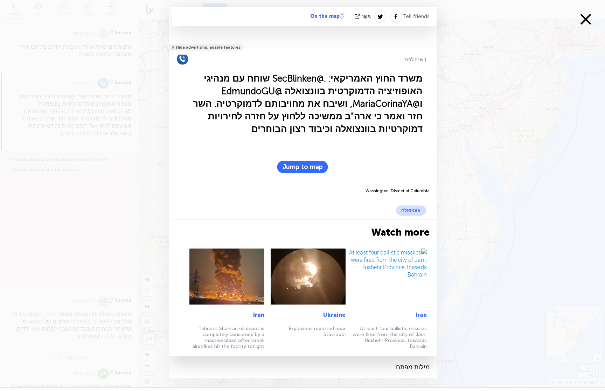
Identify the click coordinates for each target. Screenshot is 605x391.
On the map (325, 16)
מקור (366, 16)
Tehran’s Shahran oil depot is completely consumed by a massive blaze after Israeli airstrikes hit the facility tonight (228, 337)
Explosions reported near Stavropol (317, 331)
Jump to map (303, 167)
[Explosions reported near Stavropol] (306, 277)
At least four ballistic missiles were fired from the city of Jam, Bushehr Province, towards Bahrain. (390, 337)
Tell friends (416, 16)
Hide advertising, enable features (208, 47)
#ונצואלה (411, 211)
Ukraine (334, 315)
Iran (421, 315)
